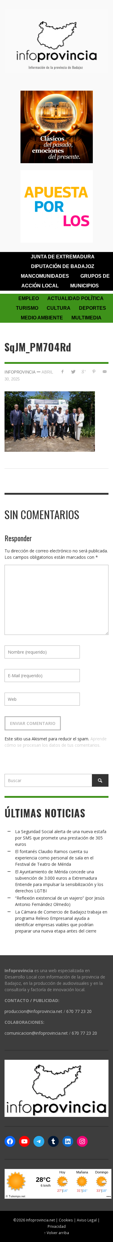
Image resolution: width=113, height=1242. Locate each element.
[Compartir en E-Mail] (104, 371)
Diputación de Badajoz (62, 266)
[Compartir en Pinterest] (94, 371)
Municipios (84, 285)
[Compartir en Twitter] (73, 371)
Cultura (59, 308)
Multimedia (86, 317)
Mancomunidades (45, 276)
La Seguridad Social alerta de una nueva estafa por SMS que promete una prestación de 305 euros (60, 838)
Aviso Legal (87, 1220)
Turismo (27, 308)
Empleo (28, 298)
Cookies (66, 1220)
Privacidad (57, 1226)
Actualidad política (75, 298)
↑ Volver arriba (56, 1232)
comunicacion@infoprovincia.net (36, 1033)
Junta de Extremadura (63, 256)
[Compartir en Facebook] (62, 371)
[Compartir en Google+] (84, 371)
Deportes (92, 308)
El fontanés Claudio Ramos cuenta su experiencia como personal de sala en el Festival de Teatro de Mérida (54, 858)
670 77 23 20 (79, 1011)
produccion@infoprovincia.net (33, 1011)
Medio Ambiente (42, 317)
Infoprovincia (20, 372)
